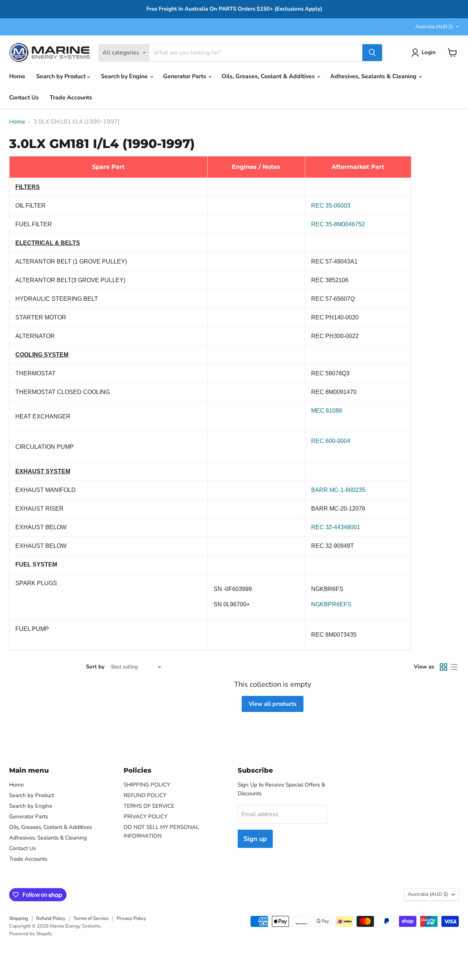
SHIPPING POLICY (147, 784)
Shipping (18, 918)
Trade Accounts (71, 98)
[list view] (454, 667)
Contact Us (24, 98)
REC (335, 527)
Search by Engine (125, 76)
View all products (273, 704)
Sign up (255, 838)
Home (17, 76)
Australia (434, 26)
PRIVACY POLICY (145, 816)
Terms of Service (91, 918)
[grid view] (443, 667)
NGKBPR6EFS (331, 604)
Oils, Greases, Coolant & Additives (269, 76)
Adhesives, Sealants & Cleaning (374, 76)
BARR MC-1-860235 (338, 490)
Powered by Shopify (30, 934)
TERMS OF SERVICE (149, 806)
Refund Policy (50, 918)
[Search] (372, 52)
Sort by (95, 667)
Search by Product (61, 76)
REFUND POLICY (145, 795)
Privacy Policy (131, 918)
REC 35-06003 (330, 205)
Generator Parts (185, 76)
